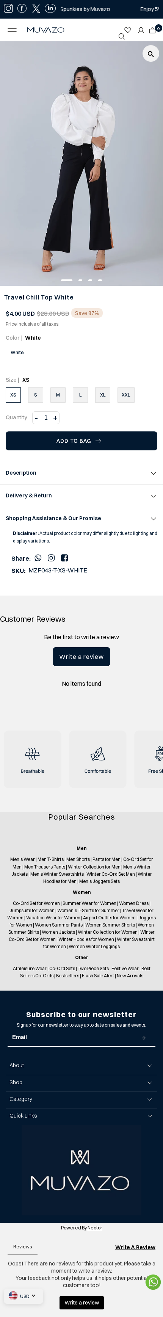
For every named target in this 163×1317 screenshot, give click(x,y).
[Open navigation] (13, 29)
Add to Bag (73, 440)
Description (21, 472)
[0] (150, 28)
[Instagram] (51, 557)
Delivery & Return (29, 495)
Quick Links (23, 1115)
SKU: (18, 570)
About (16, 1065)
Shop (15, 1082)
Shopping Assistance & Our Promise (53, 518)
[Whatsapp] (38, 557)
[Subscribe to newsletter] (143, 1038)
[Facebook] (64, 557)
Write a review (81, 656)
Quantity (16, 417)
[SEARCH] (121, 36)
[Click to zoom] (151, 53)
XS (13, 395)
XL (103, 395)
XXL (126, 395)
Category (20, 1099)
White (17, 352)
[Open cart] (152, 28)
